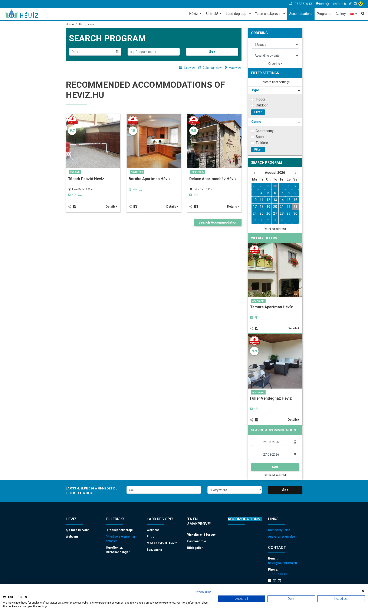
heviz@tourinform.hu (282, 563)
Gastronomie (196, 541)
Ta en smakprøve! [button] (268, 14)
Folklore (261, 143)
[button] (353, 14)
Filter (258, 112)
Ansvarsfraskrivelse (281, 536)
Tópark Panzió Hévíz (86, 178)
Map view (235, 67)
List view (189, 67)
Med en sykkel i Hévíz (162, 543)
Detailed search (274, 229)
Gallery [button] (341, 14)
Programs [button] (324, 14)
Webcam (72, 536)
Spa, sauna (154, 549)
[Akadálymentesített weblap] (361, 4)
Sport (259, 137)
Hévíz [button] (194, 14)
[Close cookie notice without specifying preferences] (363, 591)
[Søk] (362, 14)
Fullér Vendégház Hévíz (271, 398)
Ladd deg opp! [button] (237, 14)
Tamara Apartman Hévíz (271, 307)
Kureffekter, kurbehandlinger (118, 550)
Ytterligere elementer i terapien (121, 539)
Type (255, 90)
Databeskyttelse (279, 530)
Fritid (150, 536)
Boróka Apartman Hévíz (150, 178)
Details (111, 206)
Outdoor (261, 105)
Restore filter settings (275, 82)
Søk (212, 52)
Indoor (260, 99)
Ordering (274, 63)
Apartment (137, 171)
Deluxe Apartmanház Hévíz (213, 178)
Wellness (153, 530)
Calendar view (212, 67)
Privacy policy (203, 591)
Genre (256, 122)
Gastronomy (264, 131)
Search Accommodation (217, 222)
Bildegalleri (195, 547)
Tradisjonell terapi (119, 530)
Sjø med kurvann (77, 530)
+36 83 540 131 (278, 574)
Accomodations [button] (300, 14)
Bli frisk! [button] (212, 14)
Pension (75, 171)
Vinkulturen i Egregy (201, 534)
